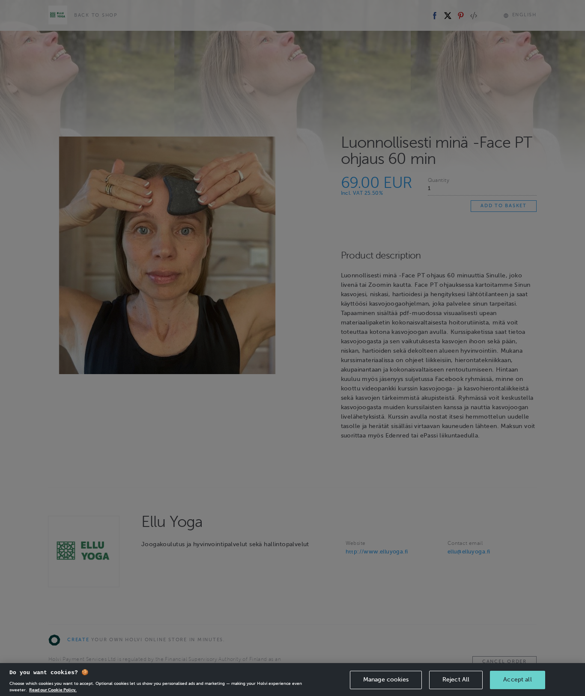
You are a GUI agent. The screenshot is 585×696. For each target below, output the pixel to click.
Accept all (517, 679)
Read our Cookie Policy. (53, 689)
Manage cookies (386, 679)
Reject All (455, 679)
